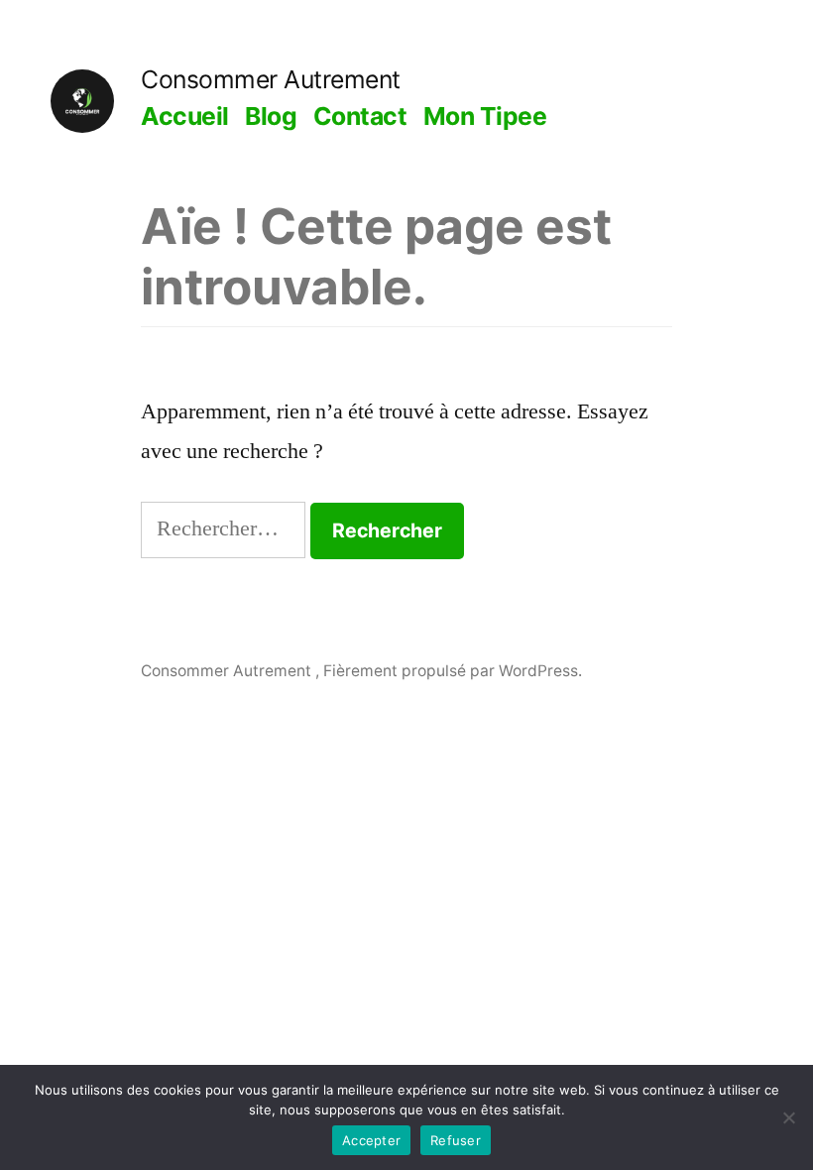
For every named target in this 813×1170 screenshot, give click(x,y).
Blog (270, 116)
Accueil (185, 116)
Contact (360, 116)
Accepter (371, 1140)
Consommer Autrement (271, 79)
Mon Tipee (485, 116)
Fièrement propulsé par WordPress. (452, 670)
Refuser (455, 1140)
